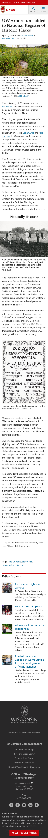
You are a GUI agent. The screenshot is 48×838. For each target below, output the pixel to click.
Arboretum (7, 106)
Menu (43, 12)
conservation (8, 565)
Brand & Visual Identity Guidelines (24, 767)
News (10, 10)
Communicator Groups (24, 749)
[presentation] (3, 239)
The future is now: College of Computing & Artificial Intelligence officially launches (29, 662)
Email (24, 795)
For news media (9, 38)
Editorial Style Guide (24, 758)
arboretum (27, 561)
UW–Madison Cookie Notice (15, 826)
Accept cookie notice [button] (24, 833)
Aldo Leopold (14, 561)
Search (33, 12)
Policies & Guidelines (24, 762)
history (19, 565)
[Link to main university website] (24, 714)
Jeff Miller (23, 96)
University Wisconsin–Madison (18, 2)
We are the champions (28, 606)
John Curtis (28, 132)
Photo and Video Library (24, 754)
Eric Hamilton (26, 35)
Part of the (24, 732)
